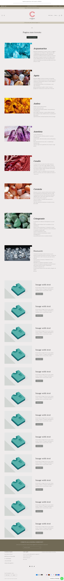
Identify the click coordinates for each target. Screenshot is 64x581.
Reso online (25, 559)
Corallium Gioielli (9, 578)
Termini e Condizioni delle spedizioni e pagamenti (31, 554)
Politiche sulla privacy (26, 557)
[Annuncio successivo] (44, 6)
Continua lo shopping (32, 37)
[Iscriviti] (40, 547)
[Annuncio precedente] (20, 6)
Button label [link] (39, 293)
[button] (2, 15)
